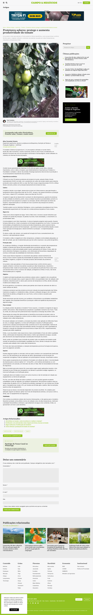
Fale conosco (80, 566)
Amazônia (35, 578)
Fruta (49, 578)
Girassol (20, 583)
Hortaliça (50, 588)
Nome (5, 485)
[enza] (76, 97)
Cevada (20, 578)
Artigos (6, 7)
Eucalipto (35, 571)
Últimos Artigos (10, 27)
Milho (19, 571)
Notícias (5, 566)
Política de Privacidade (83, 568)
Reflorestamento (37, 576)
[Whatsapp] (28, 603)
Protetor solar (18, 431)
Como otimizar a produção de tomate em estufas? (20, 426)
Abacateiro (35, 588)
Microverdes (51, 566)
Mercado (5, 573)
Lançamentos (6, 578)
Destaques (5, 571)
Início (4, 27)
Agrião (49, 568)
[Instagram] (30, 603)
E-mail (5, 492)
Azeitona (50, 580)
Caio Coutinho (10, 120)
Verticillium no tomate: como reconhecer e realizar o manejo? (24, 421)
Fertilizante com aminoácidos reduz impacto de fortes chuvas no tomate (27, 423)
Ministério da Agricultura (68, 573)
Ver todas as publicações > (11, 525)
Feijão (19, 588)
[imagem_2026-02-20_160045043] (30, 166)
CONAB (64, 568)
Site (4, 499)
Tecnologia (6, 580)
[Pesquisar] (88, 47)
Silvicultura (35, 566)
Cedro (34, 580)
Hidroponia (50, 573)
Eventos (5, 568)
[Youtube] (35, 603)
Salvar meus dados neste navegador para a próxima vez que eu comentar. (26, 506)
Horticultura (7, 431)
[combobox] (74, 47)
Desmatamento (36, 573)
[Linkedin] (38, 603)
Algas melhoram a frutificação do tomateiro (18, 424)
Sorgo (19, 580)
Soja (19, 568)
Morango (50, 585)
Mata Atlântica (36, 583)
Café (19, 566)
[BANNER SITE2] (46, 20)
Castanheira (36, 585)
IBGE (63, 566)
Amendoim (20, 585)
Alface (49, 583)
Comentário (7, 466)
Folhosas (50, 571)
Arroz (19, 576)
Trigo (19, 573)
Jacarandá (35, 568)
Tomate (23, 27)
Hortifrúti (18, 27)
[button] (3, 3)
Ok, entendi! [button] (14, 609)
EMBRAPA (64, 571)
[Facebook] (33, 603)
